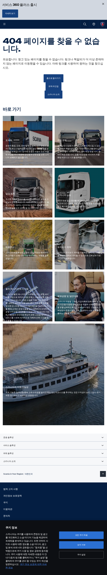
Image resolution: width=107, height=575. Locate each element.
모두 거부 (81, 545)
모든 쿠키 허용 (81, 535)
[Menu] (4, 24)
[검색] (84, 24)
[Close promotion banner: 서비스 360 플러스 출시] (103, 4)
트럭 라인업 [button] (53, 86)
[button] (53, 437)
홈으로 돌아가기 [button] (53, 78)
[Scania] (102, 24)
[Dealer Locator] (93, 24)
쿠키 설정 (81, 555)
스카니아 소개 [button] (53, 94)
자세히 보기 (10, 13)
